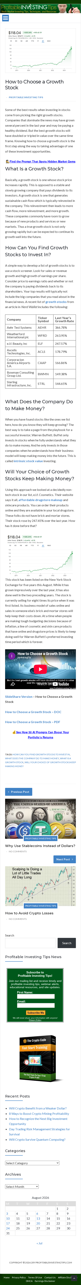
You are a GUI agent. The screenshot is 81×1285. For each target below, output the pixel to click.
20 (38, 1223)
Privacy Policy (19, 1277)
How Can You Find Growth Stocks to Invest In (41, 754)
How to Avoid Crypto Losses (29, 913)
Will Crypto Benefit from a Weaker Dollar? (38, 1108)
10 (8, 1218)
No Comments (18, 851)
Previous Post (20, 791)
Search (9, 935)
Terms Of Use (35, 1277)
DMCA (29, 1281)
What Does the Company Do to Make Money (32, 758)
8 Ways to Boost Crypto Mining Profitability (39, 1113)
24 (8, 1228)
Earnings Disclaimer (45, 1281)
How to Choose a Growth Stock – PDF (32, 722)
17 (8, 1223)
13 (38, 1218)
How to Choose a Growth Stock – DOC (33, 712)
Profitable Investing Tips (26, 97)
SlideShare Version (18, 696)
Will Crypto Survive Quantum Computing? (37, 1139)
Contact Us (50, 1277)
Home (7, 1277)
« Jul (39, 1243)
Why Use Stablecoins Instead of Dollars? (40, 846)
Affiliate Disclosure (67, 1277)
